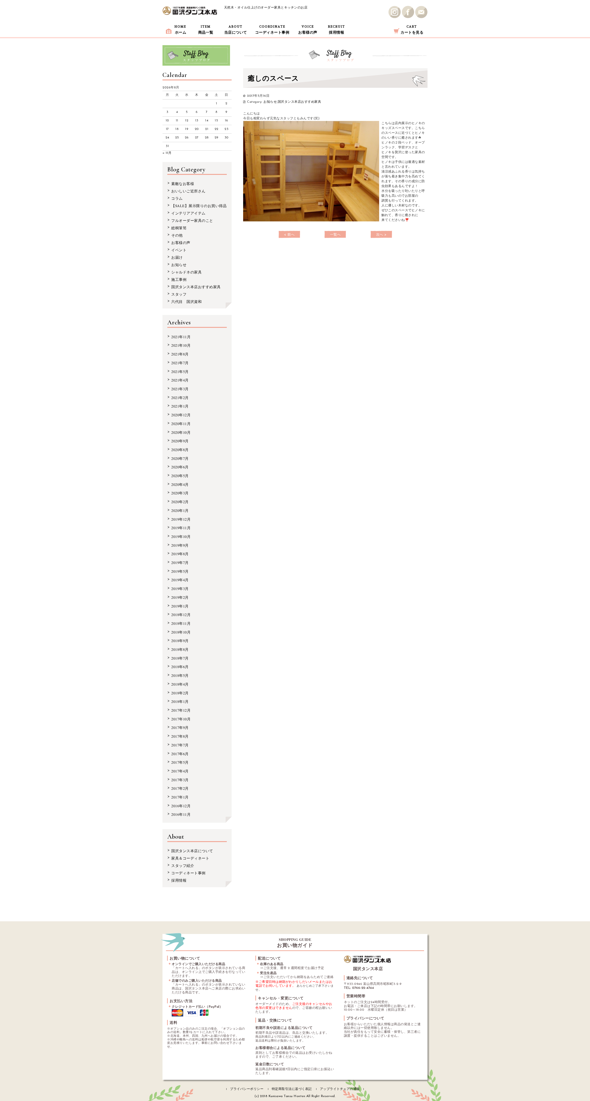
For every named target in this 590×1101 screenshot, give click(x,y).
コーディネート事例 (272, 30)
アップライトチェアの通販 (340, 1089)
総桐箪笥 (178, 227)
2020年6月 (180, 466)
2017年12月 (181, 710)
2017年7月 (180, 745)
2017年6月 (180, 753)
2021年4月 (180, 380)
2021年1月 (180, 406)
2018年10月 (181, 632)
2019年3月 (180, 588)
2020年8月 (180, 449)
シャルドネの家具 (186, 272)
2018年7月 (180, 658)
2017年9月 (180, 727)
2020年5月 (180, 475)
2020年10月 (181, 432)
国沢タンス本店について (192, 850)
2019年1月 (180, 606)
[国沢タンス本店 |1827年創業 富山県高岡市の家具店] (189, 11)
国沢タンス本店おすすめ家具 (299, 102)
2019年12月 (181, 519)
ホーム (180, 30)
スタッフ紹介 (182, 865)
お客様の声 (307, 30)
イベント (178, 249)
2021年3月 (180, 388)
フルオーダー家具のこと (192, 220)
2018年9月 (180, 640)
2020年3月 (180, 492)
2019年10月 (181, 536)
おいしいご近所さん (188, 190)
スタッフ (178, 294)
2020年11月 (181, 423)
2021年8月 (180, 354)
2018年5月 (180, 675)
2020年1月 (180, 510)
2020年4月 (180, 484)
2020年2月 (180, 501)
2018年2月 (180, 692)
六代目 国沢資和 (186, 301)
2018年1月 (180, 701)
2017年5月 (180, 762)
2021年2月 (180, 397)
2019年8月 (180, 553)
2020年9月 (180, 440)
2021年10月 (181, 345)
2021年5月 (180, 371)
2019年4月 (180, 579)
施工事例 (178, 279)
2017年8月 (180, 736)
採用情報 (336, 30)
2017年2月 (180, 788)
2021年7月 (180, 362)
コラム (177, 198)
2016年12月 (181, 805)
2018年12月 (181, 614)
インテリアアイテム (188, 213)
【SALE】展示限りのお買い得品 (199, 205)
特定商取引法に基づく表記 (292, 1089)
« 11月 (167, 153)
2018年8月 (180, 649)
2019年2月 (180, 597)
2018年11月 (181, 623)
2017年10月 (181, 718)
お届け (177, 257)
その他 (177, 235)
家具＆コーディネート (190, 858)
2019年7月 (180, 562)
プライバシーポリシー (246, 1089)
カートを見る (412, 30)
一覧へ (335, 235)
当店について (235, 30)
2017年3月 (180, 779)
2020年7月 (180, 458)
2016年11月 (181, 814)
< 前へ (289, 235)
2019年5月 (180, 571)
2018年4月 (180, 684)
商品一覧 (205, 30)
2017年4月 (180, 771)
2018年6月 (180, 666)
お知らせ (270, 102)
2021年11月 (181, 336)
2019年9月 (180, 545)
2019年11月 (181, 527)
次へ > (381, 235)
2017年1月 (180, 797)
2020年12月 (181, 414)
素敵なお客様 (182, 183)
